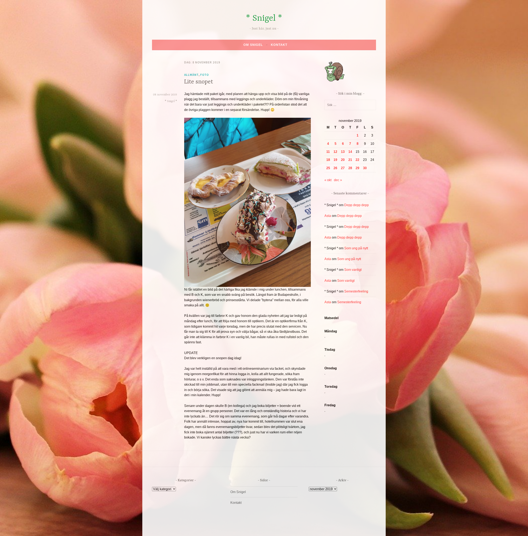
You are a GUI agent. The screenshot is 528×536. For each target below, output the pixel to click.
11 (328, 151)
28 (350, 168)
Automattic (303, 528)
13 (343, 151)
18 (328, 160)
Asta (327, 215)
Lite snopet (198, 82)
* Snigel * (264, 18)
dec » (338, 180)
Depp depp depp (356, 205)
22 (357, 160)
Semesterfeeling (356, 291)
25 (328, 168)
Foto (204, 75)
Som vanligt (353, 269)
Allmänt (191, 75)
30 (365, 168)
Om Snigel (253, 44)
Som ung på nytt (356, 248)
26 (335, 168)
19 (335, 160)
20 (343, 160)
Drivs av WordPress (233, 528)
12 (335, 151)
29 (357, 168)
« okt (327, 180)
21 (350, 160)
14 (350, 151)
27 (343, 168)
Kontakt (279, 44)
